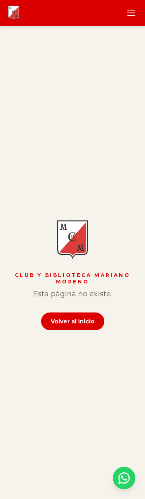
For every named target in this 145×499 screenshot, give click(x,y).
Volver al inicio (73, 321)
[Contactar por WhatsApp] (124, 478)
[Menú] (131, 12)
